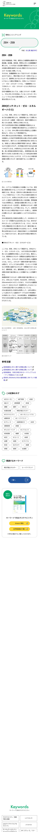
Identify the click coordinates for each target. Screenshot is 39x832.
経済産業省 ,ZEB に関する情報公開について (18, 370)
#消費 (5, 441)
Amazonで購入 (19, 523)
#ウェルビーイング (9, 430)
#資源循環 (17, 403)
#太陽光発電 (7, 411)
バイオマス (28, 825)
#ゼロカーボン (8, 399)
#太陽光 (26, 433)
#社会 (5, 445)
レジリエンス (28, 818)
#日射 (31, 399)
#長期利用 (7, 418)
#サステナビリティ (9, 414)
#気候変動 (7, 433)
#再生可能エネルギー (23, 411)
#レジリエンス (24, 430)
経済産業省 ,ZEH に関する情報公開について (18, 367)
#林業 (17, 426)
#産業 (27, 445)
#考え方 (24, 407)
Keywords (13, 15)
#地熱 (14, 441)
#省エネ (6, 403)
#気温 (27, 403)
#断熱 (14, 449)
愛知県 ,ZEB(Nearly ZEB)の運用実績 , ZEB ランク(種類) (20, 379)
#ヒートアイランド (20, 418)
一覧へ (13, 480)
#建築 (5, 407)
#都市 (14, 407)
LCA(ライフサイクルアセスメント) (10, 825)
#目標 (26, 437)
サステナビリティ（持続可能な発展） (10, 818)
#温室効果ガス (21, 422)
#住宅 (5, 437)
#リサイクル (25, 441)
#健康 (17, 433)
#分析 (32, 422)
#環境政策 (7, 426)
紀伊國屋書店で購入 (19, 529)
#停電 (5, 449)
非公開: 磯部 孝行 (31, 50)
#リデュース (7, 422)
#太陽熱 (24, 449)
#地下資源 (21, 399)
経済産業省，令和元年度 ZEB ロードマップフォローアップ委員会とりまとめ (20, 374)
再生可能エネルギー (10, 467)
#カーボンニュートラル (27, 414)
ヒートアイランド (27, 467)
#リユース (16, 437)
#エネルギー (16, 445)
